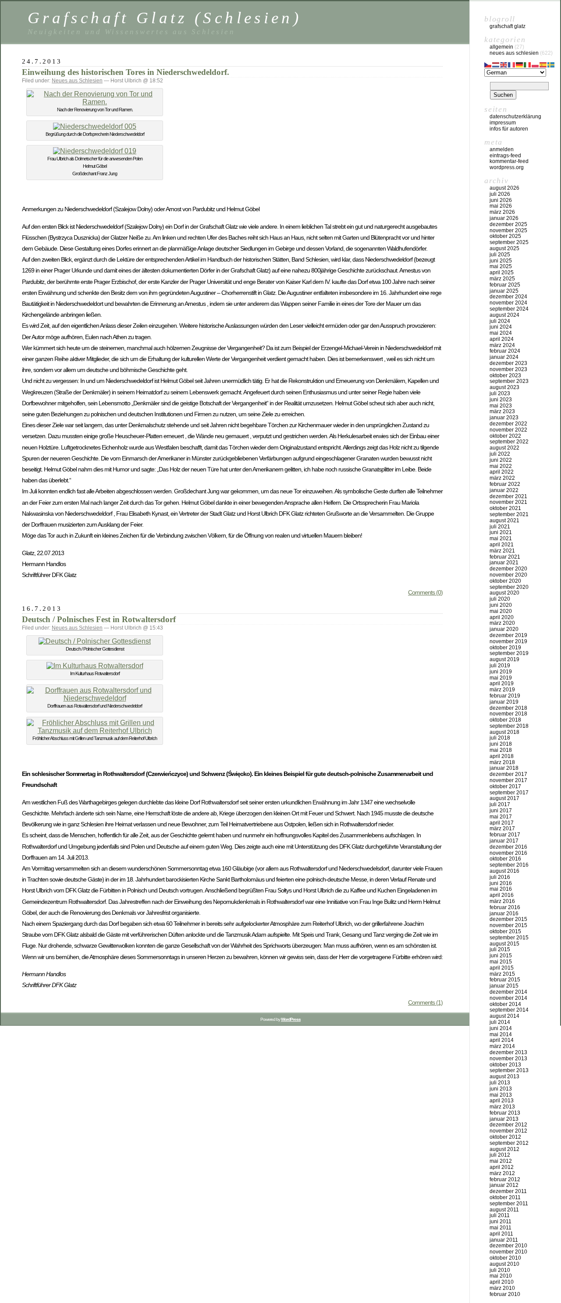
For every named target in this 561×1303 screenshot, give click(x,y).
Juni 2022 (501, 460)
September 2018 (509, 726)
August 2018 (504, 732)
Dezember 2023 (508, 363)
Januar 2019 (504, 702)
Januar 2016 (504, 913)
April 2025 (502, 272)
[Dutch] (496, 64)
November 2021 (508, 502)
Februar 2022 (505, 484)
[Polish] (536, 64)
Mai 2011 (500, 1228)
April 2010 (502, 1282)
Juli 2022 (500, 454)
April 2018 (502, 756)
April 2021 (502, 545)
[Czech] (488, 64)
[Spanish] (543, 64)
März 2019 (502, 690)
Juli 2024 (500, 321)
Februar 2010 (505, 1294)
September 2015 (509, 938)
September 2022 (509, 442)
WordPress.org (507, 167)
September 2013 (509, 1070)
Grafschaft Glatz (507, 26)
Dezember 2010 (508, 1246)
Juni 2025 (501, 261)
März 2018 (502, 762)
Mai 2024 (501, 333)
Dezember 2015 (508, 919)
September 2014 (509, 1010)
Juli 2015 (500, 949)
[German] (520, 64)
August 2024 (504, 315)
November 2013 (508, 1058)
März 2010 (502, 1288)
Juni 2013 (501, 1089)
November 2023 (508, 369)
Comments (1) (425, 1002)
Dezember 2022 (508, 424)
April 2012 (502, 1167)
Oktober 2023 (505, 375)
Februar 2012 (505, 1179)
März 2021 (502, 551)
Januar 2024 (504, 357)
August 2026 (504, 188)
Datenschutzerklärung (515, 116)
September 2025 (509, 242)
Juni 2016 (501, 883)
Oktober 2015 (505, 931)
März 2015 (502, 974)
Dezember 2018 (508, 708)
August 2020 (504, 593)
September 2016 (509, 865)
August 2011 (504, 1210)
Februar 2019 (505, 696)
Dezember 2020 (508, 569)
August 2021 (504, 520)
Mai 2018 (501, 750)
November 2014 (508, 998)
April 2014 (502, 1040)
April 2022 (502, 472)
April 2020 (502, 617)
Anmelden (502, 149)
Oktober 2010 (505, 1258)
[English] (504, 64)
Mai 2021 (501, 538)
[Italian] (528, 64)
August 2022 (504, 448)
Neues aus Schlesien (77, 81)
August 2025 (504, 248)
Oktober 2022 (505, 436)
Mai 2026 (501, 206)
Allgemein (501, 47)
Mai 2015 (501, 962)
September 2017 (509, 793)
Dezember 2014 (508, 992)
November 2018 (508, 714)
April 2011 (501, 1234)
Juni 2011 (500, 1221)
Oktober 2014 (505, 1004)
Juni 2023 (501, 400)
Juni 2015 (501, 955)
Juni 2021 (501, 532)
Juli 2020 (500, 599)
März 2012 (502, 1173)
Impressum (503, 123)
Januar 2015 (504, 986)
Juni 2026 (501, 200)
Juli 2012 (500, 1155)
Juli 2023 (500, 393)
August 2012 (504, 1149)
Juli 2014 (500, 1022)
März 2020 (502, 623)
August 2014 (504, 1016)
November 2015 (508, 925)
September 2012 (509, 1143)
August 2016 (504, 871)
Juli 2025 (500, 254)
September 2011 (509, 1203)
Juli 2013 (500, 1083)
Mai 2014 (501, 1034)
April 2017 (502, 823)
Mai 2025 (501, 266)
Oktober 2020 (505, 581)
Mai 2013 (501, 1095)
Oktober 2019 (505, 647)
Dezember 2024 (508, 297)
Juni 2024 (501, 327)
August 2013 (504, 1076)
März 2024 (502, 345)
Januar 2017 (504, 841)
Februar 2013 (505, 1113)
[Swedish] (551, 64)
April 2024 (502, 339)
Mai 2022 (501, 466)
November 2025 (508, 230)
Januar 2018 (504, 768)
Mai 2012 (501, 1161)
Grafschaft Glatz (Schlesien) (165, 18)
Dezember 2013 (508, 1052)
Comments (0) (425, 592)
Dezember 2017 (508, 774)
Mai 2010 (501, 1276)
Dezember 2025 (508, 224)
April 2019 (502, 683)
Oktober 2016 (505, 859)
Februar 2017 (505, 835)
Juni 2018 (501, 744)
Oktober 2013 (505, 1065)
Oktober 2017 (505, 786)
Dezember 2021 (508, 496)
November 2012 (508, 1131)
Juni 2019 (501, 672)
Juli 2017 (500, 804)
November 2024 (508, 303)
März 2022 (502, 478)
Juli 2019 (500, 665)
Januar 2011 (504, 1240)
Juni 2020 (501, 605)
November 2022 (508, 430)
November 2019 (508, 641)
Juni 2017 (501, 810)
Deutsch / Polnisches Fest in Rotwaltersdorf (99, 619)
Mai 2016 (501, 889)
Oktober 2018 (505, 720)
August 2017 (504, 798)
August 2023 (504, 387)
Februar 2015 (505, 980)
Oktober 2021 (505, 508)
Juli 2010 (500, 1270)
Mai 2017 (501, 817)
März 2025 (502, 279)
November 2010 (508, 1252)
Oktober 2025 (505, 236)
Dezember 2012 (508, 1125)
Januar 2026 (504, 218)
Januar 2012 (504, 1185)
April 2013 (502, 1101)
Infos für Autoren (509, 129)
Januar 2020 (504, 629)
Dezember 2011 (508, 1191)
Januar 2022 (504, 490)
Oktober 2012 (505, 1137)
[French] (512, 64)
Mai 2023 (501, 406)
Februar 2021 (505, 557)
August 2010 (504, 1264)
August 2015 (504, 944)
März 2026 (502, 212)
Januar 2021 (504, 562)
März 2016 (502, 901)
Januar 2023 (504, 417)
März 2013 (502, 1107)
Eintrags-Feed (505, 155)
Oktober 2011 (505, 1197)
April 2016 (502, 895)
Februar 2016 (505, 907)
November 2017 (508, 780)
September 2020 (509, 587)
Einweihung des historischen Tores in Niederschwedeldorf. (125, 72)
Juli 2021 (500, 527)
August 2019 (504, 659)
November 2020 (508, 575)
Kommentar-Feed (509, 161)
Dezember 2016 (508, 847)
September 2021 (509, 514)
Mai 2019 (501, 678)
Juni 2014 (501, 1028)
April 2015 (502, 968)
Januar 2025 (504, 291)
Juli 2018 (500, 738)
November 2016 (508, 853)
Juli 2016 (500, 877)
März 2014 (502, 1046)
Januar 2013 (504, 1119)
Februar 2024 (505, 351)
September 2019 (509, 653)
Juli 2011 (500, 1215)
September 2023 (509, 381)
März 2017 (502, 828)
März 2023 (502, 411)
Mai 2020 (501, 611)
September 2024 (509, 309)
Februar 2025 (505, 285)
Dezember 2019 (508, 635)
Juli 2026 (500, 194)
